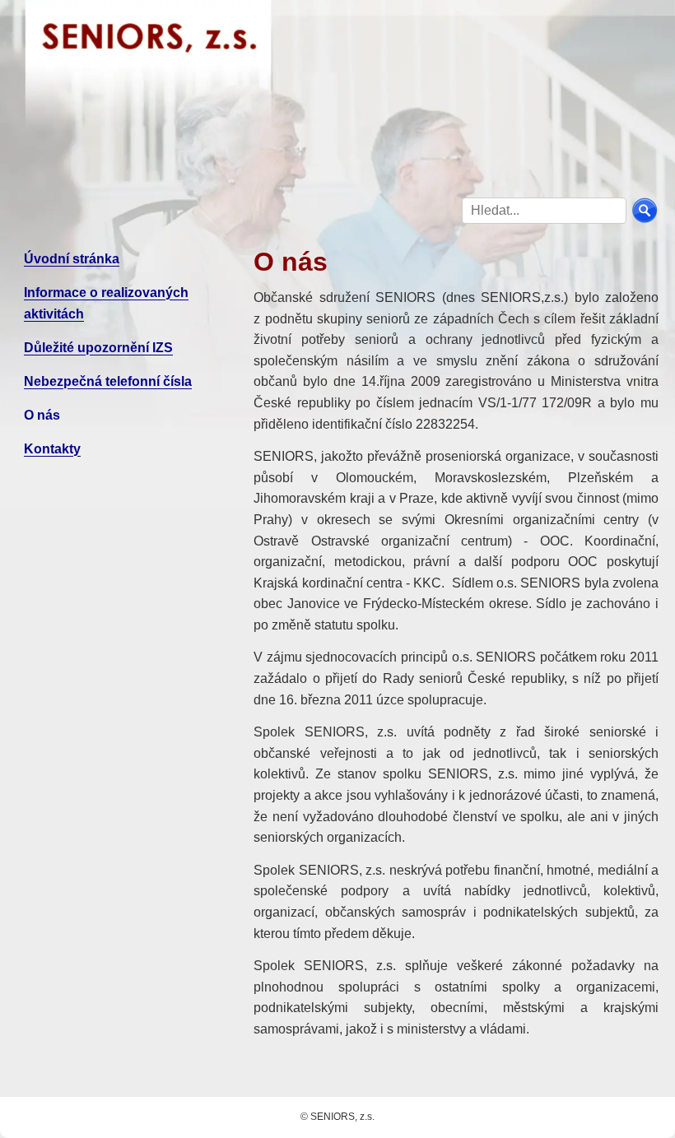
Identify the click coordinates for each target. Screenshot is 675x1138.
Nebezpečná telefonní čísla (108, 381)
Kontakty (52, 449)
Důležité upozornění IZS (98, 348)
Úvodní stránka (71, 259)
